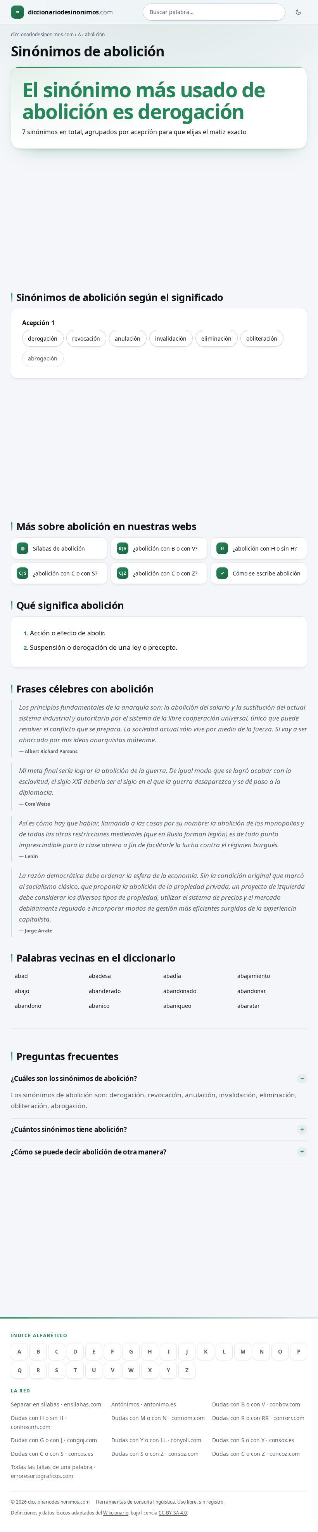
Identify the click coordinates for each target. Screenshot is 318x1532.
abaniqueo (177, 1005)
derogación (42, 338)
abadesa (100, 975)
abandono (28, 1005)
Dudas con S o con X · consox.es (253, 1440)
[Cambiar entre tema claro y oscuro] (298, 12)
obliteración (261, 338)
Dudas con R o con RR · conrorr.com (258, 1418)
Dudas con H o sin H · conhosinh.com (38, 1422)
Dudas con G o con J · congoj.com (54, 1440)
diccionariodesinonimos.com (42, 34)
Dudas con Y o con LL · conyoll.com (156, 1440)
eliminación (216, 338)
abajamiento (253, 975)
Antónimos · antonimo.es (143, 1404)
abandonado (179, 991)
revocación (86, 338)
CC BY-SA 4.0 (173, 1512)
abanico (99, 1005)
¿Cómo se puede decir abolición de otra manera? (88, 1151)
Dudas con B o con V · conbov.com (256, 1404)
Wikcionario (115, 1512)
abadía (172, 975)
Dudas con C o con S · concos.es (52, 1453)
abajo (22, 991)
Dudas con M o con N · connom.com (158, 1418)
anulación (127, 338)
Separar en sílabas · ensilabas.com (56, 1404)
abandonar (251, 991)
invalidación (171, 338)
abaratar (248, 1005)
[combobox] (214, 12)
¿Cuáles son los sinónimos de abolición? (74, 1078)
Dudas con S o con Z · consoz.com (155, 1453)
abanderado (105, 991)
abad (21, 975)
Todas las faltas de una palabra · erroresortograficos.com (53, 1471)
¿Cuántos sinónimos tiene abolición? (69, 1129)
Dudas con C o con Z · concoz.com (256, 1453)
